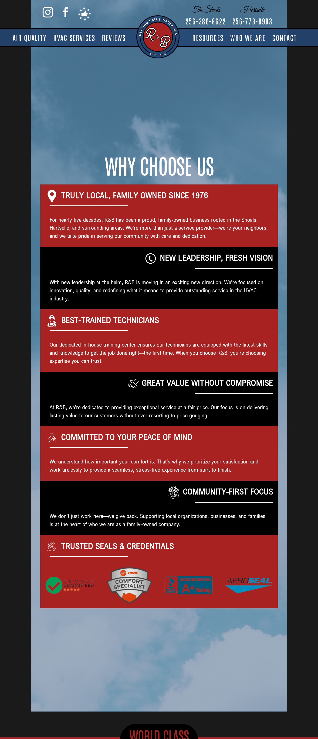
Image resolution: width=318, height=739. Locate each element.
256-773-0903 (252, 20)
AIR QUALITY (30, 37)
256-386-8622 (205, 20)
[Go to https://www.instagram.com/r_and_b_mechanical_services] (48, 12)
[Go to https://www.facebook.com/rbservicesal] (65, 12)
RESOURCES (207, 37)
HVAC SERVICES (74, 37)
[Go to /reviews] (84, 14)
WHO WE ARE (247, 37)
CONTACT (284, 37)
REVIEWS (114, 37)
